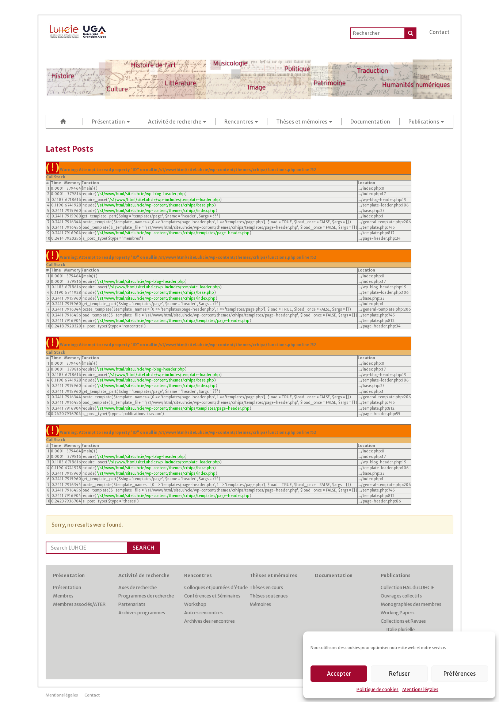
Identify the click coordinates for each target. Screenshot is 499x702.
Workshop (195, 604)
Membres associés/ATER (79, 604)
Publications (424, 121)
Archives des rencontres (209, 621)
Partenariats (131, 604)
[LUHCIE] (78, 30)
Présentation (109, 121)
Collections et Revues (403, 621)
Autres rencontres (203, 612)
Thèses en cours (266, 587)
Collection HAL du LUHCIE (407, 587)
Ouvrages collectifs (401, 596)
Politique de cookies (378, 689)
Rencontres (239, 121)
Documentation (370, 121)
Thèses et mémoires (302, 121)
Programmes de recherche (146, 596)
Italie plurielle (400, 629)
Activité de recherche (175, 121)
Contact (439, 32)
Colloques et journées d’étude (216, 587)
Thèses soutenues (269, 596)
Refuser (399, 673)
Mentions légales (420, 689)
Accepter (339, 673)
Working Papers (398, 612)
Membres (63, 596)
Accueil (64, 121)
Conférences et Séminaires (212, 596)
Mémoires (260, 604)
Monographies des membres (411, 604)
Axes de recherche (137, 587)
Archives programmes (141, 612)
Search (144, 547)
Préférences (459, 673)
